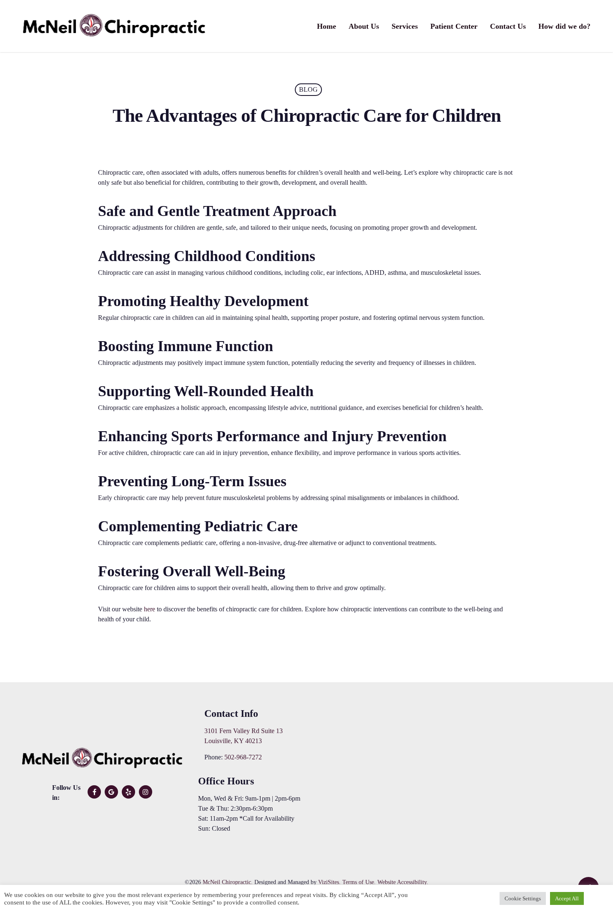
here (148, 609)
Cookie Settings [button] (523, 898)
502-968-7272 (243, 757)
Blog (308, 89)
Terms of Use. (359, 882)
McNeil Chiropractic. (228, 882)
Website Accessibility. (402, 882)
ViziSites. (329, 882)
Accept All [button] (567, 898)
